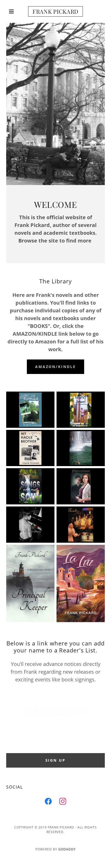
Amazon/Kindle (55, 366)
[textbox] (55, 740)
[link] (55, 11)
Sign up (55, 760)
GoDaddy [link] (67, 849)
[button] (13, 11)
